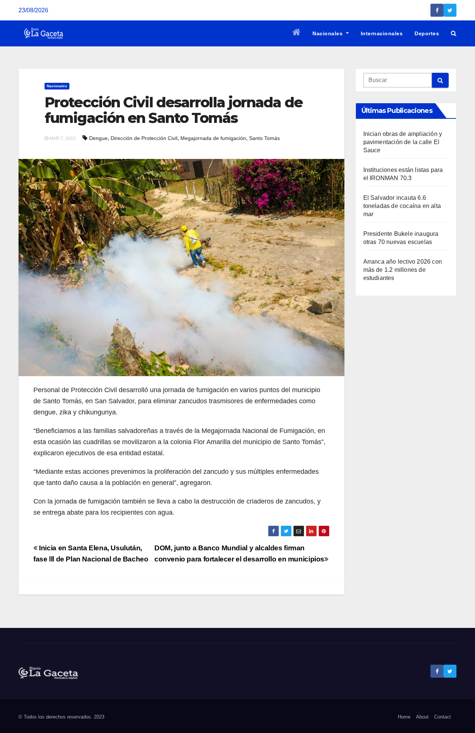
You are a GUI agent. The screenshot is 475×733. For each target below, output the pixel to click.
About (422, 717)
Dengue (98, 138)
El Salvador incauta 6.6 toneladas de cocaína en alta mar (402, 206)
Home (404, 717)
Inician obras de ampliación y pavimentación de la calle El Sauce (402, 142)
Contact (442, 717)
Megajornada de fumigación (213, 138)
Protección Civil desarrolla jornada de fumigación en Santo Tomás (173, 110)
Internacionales (382, 33)
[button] (453, 33)
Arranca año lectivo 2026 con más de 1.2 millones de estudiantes (402, 269)
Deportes (427, 33)
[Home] (296, 33)
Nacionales (328, 33)
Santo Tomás (264, 138)
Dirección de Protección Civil (144, 138)
